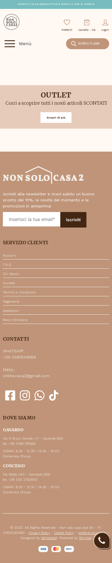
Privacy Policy (39, 533)
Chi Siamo (11, 274)
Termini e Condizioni (19, 292)
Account (9, 255)
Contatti (9, 283)
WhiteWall (49, 538)
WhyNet (85, 538)
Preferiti (66, 29)
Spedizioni (11, 311)
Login (105, 29)
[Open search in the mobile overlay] (87, 43)
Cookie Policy (64, 533)
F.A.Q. (7, 265)
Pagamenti (11, 301)
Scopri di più (56, 117)
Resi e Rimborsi (15, 320)
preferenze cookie (92, 533)
